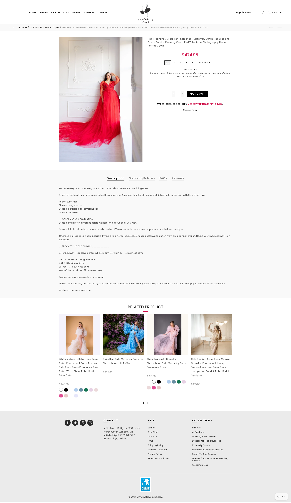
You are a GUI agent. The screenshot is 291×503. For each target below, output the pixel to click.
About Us (152, 436)
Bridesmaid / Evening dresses (207, 449)
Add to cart (197, 93)
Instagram (83, 423)
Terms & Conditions (158, 458)
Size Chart (153, 432)
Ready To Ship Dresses (204, 454)
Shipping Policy (190, 110)
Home (32, 12)
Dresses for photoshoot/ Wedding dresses (210, 459)
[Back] (12, 27)
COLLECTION (59, 12)
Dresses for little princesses (206, 440)
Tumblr (90, 423)
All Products (198, 432)
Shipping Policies (142, 178)
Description (115, 178)
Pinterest (75, 423)
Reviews (178, 178)
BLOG (103, 12)
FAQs (163, 178)
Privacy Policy (155, 454)
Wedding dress (200, 464)
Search (151, 427)
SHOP (43, 12)
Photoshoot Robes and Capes (44, 27)
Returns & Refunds (157, 449)
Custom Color (190, 69)
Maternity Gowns (201, 445)
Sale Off (196, 427)
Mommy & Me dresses (204, 436)
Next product (279, 27)
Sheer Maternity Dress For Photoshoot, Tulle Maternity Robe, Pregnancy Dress (167, 363)
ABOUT (76, 12)
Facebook (68, 423)
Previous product (271, 27)
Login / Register (243, 12)
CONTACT (90, 12)
